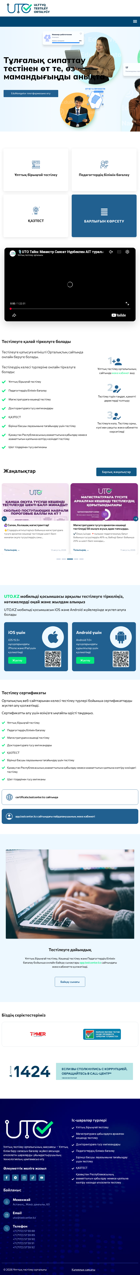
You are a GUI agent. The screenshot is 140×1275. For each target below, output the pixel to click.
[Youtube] (42, 1177)
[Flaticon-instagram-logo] (24, 1177)
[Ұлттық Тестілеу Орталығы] (70, 8)
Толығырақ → (12, 549)
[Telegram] (15, 1177)
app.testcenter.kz (91, 962)
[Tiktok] (33, 1177)
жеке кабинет (121, 372)
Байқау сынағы (70, 981)
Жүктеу (17, 660)
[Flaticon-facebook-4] (6, 1177)
